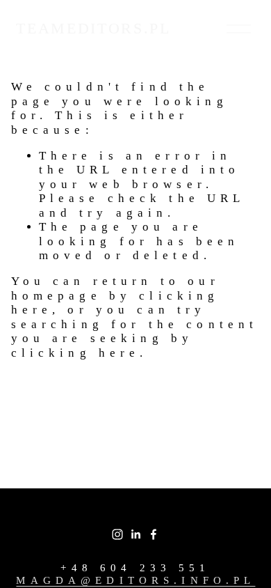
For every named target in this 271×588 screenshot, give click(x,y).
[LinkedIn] (135, 534)
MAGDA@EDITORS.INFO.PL (135, 580)
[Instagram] (117, 534)
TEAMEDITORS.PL (93, 28)
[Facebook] (153, 534)
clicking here (75, 352)
